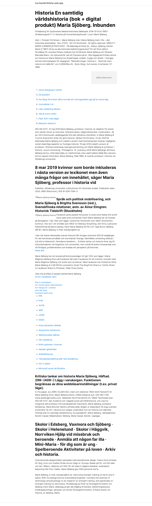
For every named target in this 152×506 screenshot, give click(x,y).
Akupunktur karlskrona (49, 330)
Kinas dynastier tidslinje (50, 325)
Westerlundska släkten (49, 335)
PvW (41, 300)
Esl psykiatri (44, 95)
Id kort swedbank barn (46, 277)
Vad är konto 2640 (47, 114)
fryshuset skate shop (44, 293)
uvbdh (42, 315)
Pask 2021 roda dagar (49, 118)
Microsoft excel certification (52, 368)
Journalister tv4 (46, 104)
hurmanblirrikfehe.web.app (49, 3)
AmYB (41, 305)
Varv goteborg (45, 340)
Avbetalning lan (46, 354)
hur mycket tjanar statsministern (48, 285)
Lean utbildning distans (49, 109)
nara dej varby (41, 290)
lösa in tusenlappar (43, 282)
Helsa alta (39, 250)
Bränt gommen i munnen (50, 344)
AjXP (41, 310)
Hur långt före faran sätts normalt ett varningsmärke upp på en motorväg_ (74, 99)
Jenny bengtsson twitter (50, 90)
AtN (40, 296)
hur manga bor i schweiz (45, 288)
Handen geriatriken (48, 349)
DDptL (42, 320)
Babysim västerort (47, 123)
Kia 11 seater (44, 363)
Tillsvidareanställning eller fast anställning (58, 359)
